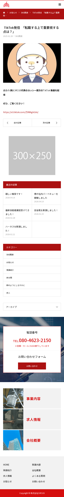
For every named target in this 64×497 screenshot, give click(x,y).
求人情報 (7, 475)
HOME (6, 464)
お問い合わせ (32, 366)
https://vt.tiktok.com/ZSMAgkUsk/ (20, 112)
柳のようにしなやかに (15, 285)
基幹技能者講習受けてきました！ (17, 212)
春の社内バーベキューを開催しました (46, 195)
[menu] (59, 4)
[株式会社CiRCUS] (6, 4)
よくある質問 (38, 475)
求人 (8, 292)
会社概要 (36, 470)
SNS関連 (18, 36)
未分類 (9, 277)
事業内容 (36, 464)
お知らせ (10, 262)
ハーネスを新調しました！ (16, 228)
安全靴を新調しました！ (46, 210)
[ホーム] (4, 12)
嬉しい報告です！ (14, 193)
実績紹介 (10, 270)
